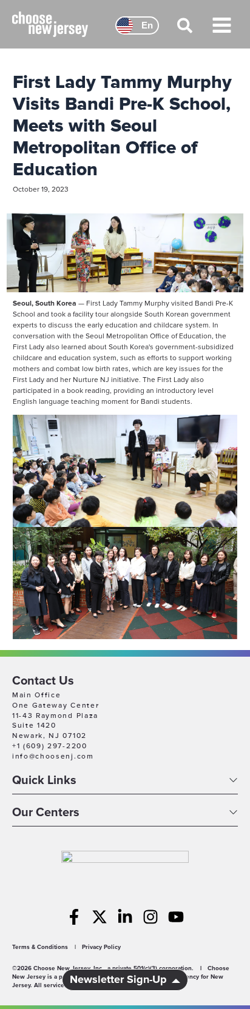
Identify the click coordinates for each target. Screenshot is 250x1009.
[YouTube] (176, 917)
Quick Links (44, 781)
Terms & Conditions (40, 947)
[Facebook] (74, 917)
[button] (185, 31)
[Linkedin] (125, 917)
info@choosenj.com (53, 756)
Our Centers (45, 813)
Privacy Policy (101, 947)
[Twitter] (99, 917)
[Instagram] (150, 917)
